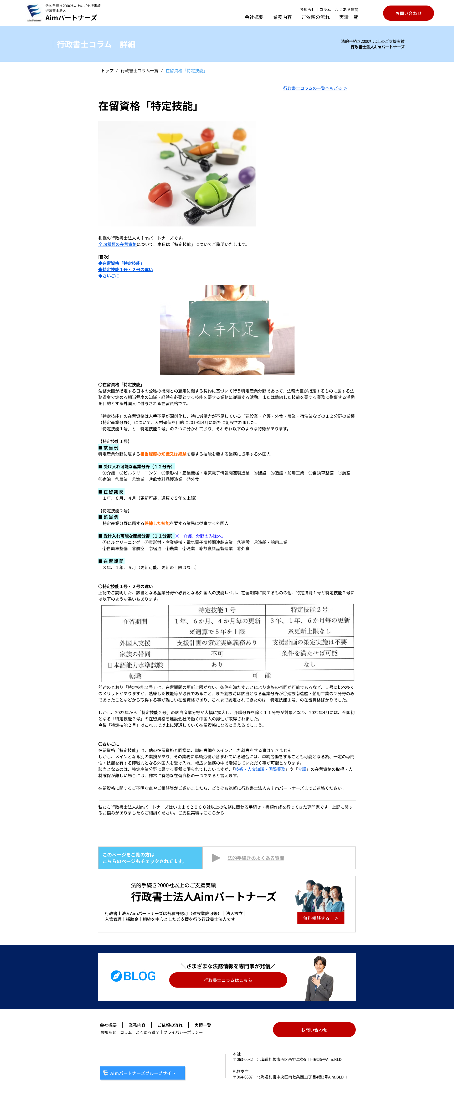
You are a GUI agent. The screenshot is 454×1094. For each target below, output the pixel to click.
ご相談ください (159, 812)
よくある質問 (347, 9)
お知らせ (307, 9)
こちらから (213, 812)
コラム (325, 9)
